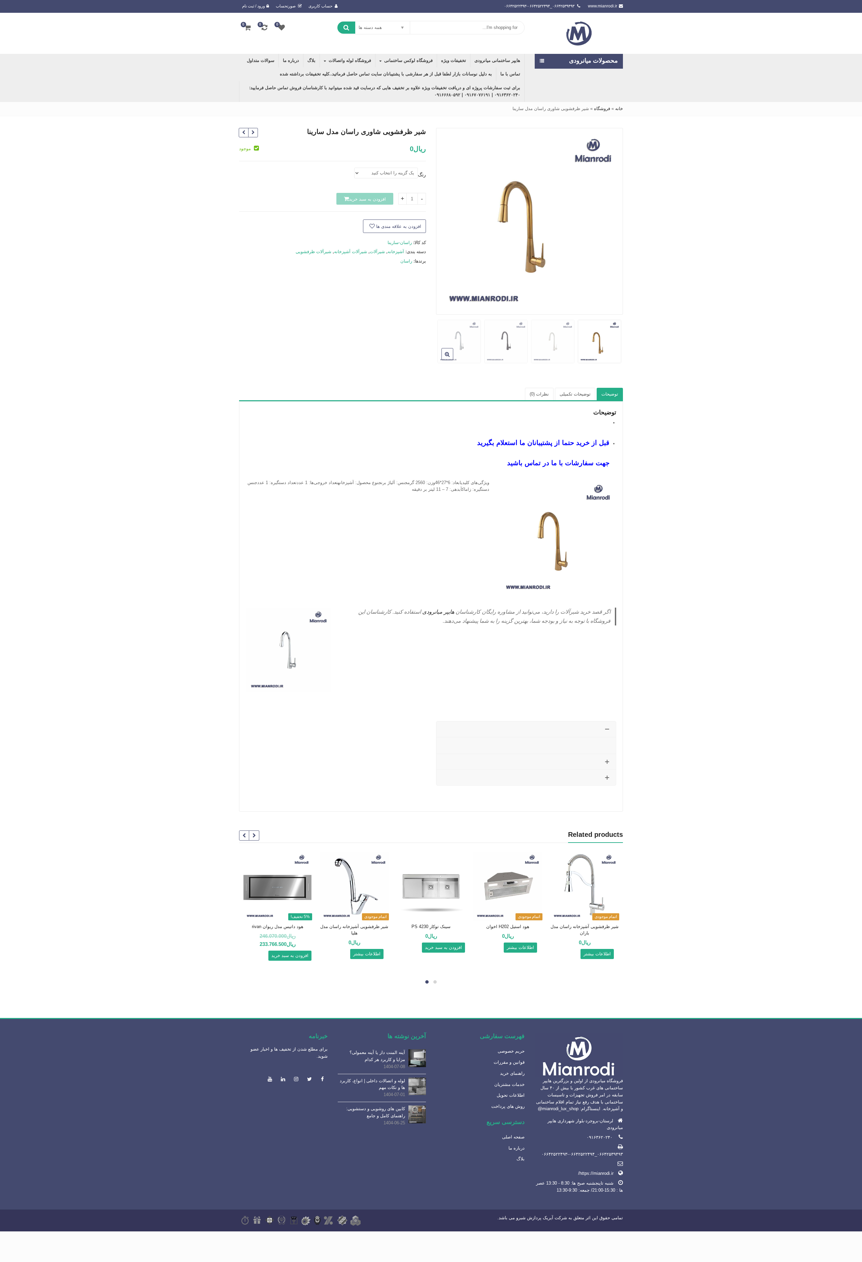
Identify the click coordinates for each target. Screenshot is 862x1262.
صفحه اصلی (513, 1136)
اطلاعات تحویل (511, 1095)
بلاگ (311, 60)
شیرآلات (377, 251)
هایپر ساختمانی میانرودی (497, 60)
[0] (281, 27)
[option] (530, 221)
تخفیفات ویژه (453, 60)
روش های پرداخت (508, 1106)
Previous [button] (611, 219)
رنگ (422, 174)
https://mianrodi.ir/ (596, 1173)
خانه (619, 108)
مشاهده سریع (581, 926)
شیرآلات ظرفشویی (313, 251)
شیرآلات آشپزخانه (350, 251)
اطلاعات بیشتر (597, 953)
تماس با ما (510, 73)
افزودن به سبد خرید (367, 199)
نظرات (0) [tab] (539, 394)
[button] (442, 359)
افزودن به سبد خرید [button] (443, 947)
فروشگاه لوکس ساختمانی (408, 60)
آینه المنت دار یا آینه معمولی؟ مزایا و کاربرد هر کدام (377, 1056)
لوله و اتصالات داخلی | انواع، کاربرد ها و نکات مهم (372, 1084)
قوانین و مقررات (509, 1062)
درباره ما (291, 60)
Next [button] (448, 219)
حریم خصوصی (511, 1051)
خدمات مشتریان (509, 1084)
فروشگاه (602, 108)
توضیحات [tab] (609, 394)
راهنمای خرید (512, 1073)
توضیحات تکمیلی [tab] (575, 394)
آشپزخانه (396, 251)
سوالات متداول (260, 60)
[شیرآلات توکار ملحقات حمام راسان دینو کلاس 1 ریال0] (243, 133)
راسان (406, 261)
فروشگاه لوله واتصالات (350, 60)
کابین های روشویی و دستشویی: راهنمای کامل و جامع (375, 1112)
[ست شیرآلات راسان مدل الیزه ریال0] (253, 133)
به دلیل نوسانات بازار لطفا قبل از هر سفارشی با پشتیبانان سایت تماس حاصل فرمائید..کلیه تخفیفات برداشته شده (386, 73)
